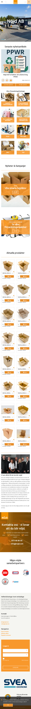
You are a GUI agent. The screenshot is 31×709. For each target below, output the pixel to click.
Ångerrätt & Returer (6, 635)
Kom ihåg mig (6, 660)
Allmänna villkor (5, 633)
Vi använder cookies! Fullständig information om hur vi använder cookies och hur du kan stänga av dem (16, 701)
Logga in (15, 667)
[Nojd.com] (15, 2)
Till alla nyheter (23, 85)
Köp (10, 276)
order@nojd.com (5, 624)
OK (8, 705)
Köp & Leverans (5, 631)
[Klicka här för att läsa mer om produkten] (7, 265)
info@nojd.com (5, 622)
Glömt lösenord (25, 660)
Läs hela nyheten (8, 85)
